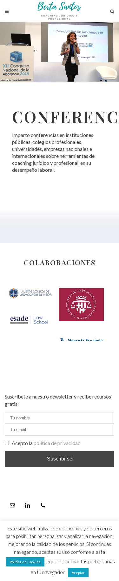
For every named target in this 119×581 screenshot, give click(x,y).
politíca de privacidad (57, 443)
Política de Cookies (25, 562)
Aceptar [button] (78, 573)
